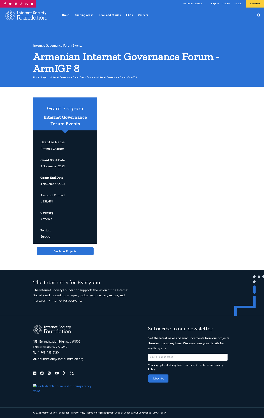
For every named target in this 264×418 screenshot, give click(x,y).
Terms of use (93, 413)
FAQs (129, 15)
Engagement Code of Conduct (117, 413)
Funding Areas (84, 15)
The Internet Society (192, 4)
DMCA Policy (159, 413)
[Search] (256, 15)
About (65, 15)
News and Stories (110, 15)
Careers (143, 15)
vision (103, 290)
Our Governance (142, 413)
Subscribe (158, 378)
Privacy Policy (78, 413)
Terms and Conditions (196, 365)
